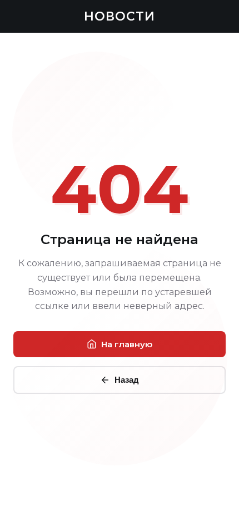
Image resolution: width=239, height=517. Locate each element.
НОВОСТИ (119, 16)
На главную (126, 344)
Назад (126, 379)
